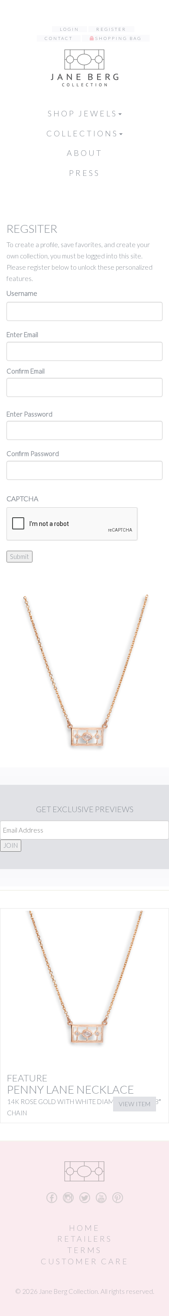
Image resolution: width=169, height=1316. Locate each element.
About (85, 153)
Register (111, 29)
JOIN (10, 845)
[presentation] (72, 524)
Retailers (84, 1238)
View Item (134, 1104)
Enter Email (22, 334)
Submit (19, 556)
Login (69, 29)
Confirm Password (32, 453)
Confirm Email (25, 371)
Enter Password (29, 414)
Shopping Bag (118, 38)
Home (84, 1228)
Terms (84, 1250)
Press (84, 173)
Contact (59, 38)
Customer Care (85, 1261)
